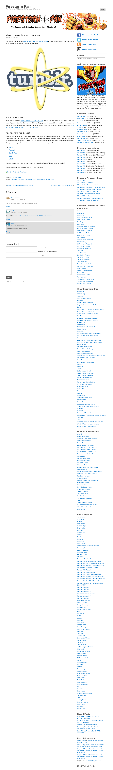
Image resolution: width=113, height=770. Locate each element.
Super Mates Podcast (83, 489)
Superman (80, 411)
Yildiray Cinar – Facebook (85, 281)
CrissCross (80, 213)
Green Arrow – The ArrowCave (86, 358)
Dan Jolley (80, 215)
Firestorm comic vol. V (83, 598)
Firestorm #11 (81, 172)
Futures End (81, 614)
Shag (17, 37)
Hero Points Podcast (83, 629)
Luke (12, 210)
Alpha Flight (80, 291)
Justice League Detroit (84, 371)
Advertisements (82, 517)
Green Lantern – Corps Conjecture (87, 360)
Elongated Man (81, 344)
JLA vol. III (80, 127)
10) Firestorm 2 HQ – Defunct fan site (88, 200)
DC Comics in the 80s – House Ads (87, 447)
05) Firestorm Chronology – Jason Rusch (89, 189)
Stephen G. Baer (82, 749)
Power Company (82, 129)
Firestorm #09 (81, 168)
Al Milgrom (80, 211)
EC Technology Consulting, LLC (86, 452)
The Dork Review (82, 496)
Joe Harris (80, 642)
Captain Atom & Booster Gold (86, 327)
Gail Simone (81, 616)
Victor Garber (81, 704)
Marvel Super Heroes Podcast (86, 382)
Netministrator (81, 741)
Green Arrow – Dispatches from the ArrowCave (91, 355)
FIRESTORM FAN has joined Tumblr (35, 41)
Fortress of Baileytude (83, 460)
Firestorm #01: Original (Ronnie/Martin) (89, 561)
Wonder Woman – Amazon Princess (88, 424)
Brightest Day (81, 136)
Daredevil (80, 331)
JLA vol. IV (80, 134)
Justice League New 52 (84, 140)
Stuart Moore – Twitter (83, 275)
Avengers (80, 300)
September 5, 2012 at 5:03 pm (18, 212)
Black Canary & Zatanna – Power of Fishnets (90, 309)
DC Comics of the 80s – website (86, 449)
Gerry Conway (81, 242)
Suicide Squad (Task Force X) (86, 404)
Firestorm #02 (81, 153)
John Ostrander (82, 261)
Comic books (81, 532)
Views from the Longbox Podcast (87, 505)
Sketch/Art (80, 689)
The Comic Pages (82, 493)
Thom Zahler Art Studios (84, 498)
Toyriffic (79, 500)
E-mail (11, 159)
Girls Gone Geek (82, 465)
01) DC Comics (81, 180)
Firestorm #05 (81, 159)
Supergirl (80, 408)
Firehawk (80, 557)
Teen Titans (80, 417)
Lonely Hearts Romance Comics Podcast (89, 471)
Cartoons (80, 530)
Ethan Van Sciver (82, 552)
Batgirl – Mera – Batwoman (85, 302)
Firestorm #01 (81, 150)
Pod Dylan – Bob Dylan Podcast (86, 474)
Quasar (79, 391)
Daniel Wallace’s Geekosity (85, 445)
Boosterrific (15, 198)
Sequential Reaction (83, 482)
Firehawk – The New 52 (84, 559)
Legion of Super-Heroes (84, 377)
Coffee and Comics (83, 436)
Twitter (11, 147)
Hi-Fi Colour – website (84, 248)
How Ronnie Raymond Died (93, 761)
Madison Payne (82, 655)
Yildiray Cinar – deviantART (85, 279)
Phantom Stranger (82, 386)
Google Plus (13, 153)
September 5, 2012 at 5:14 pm (18, 225)
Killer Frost (80, 649)
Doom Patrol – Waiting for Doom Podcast (89, 342)
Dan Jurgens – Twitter (83, 220)
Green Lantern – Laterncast (85, 362)
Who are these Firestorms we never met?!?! (20, 185)
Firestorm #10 (81, 170)
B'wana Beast (81, 523)
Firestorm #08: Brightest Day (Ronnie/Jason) (90, 576)
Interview (80, 631)
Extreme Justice (82, 125)
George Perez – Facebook (85, 239)
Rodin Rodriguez (82, 680)
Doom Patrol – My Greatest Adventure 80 (89, 340)
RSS (10, 156)
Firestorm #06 (81, 161)
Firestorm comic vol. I (83, 587)
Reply (8, 206)
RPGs (79, 686)
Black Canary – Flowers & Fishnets (87, 313)
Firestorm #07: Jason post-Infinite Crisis (89, 574)
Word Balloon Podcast (84, 507)
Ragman (79, 393)
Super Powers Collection (84, 693)
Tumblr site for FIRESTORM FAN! (32, 121)
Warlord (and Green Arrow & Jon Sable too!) (90, 422)
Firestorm (21, 179)
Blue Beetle (80, 316)
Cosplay (79, 534)
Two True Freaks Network (84, 502)
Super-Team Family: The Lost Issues (88, 406)
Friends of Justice (82, 463)
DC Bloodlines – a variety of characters (89, 333)
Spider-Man (80, 402)
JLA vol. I (80, 120)
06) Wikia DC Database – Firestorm (87, 191)
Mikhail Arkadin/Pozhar (84, 658)
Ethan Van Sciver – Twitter (85, 228)
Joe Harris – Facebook (84, 255)
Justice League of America (85, 375)
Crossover (80, 539)
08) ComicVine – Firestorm (85, 196)
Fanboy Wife (81, 456)
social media (41, 179)
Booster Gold (81, 322)
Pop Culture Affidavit (83, 476)
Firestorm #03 (81, 155)
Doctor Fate (80, 338)
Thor (78, 419)
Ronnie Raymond (82, 684)
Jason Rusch (81, 636)
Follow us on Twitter (90, 40)
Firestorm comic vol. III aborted (86, 594)
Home (102, 9)
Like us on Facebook (90, 35)
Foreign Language (82, 605)
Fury (78, 611)
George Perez (81, 237)
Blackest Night (81, 526)
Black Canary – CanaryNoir (85, 311)
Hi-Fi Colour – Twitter (83, 246)
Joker (79, 369)
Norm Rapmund (82, 662)
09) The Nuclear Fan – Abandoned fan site (90, 198)
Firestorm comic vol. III (83, 591)
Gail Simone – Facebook (84, 231)
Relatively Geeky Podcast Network (87, 480)
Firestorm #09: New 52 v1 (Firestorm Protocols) (91, 579)
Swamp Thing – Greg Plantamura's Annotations (91, 415)
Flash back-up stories (83, 600)
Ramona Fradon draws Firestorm (87, 724)
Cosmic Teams (81, 443)
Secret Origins (81, 400)
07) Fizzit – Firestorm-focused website (88, 194)
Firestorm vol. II (81, 123)
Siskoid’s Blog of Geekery (85, 487)
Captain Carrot (81, 329)
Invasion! (80, 366)
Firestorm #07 (81, 164)
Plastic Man (80, 388)
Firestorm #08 (81, 166)
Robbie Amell (81, 678)
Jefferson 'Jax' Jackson (84, 638)
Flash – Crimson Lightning (85, 349)
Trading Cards (81, 700)
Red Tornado (81, 395)
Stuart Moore (81, 691)
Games (79, 618)
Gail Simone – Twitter (83, 233)
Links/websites (16, 177)
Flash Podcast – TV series (85, 353)
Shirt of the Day (81, 485)
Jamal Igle (80, 250)
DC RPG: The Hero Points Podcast (87, 335)
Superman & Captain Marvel (85, 413)
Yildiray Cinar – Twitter (84, 283)
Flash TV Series (82, 602)
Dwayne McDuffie (82, 550)
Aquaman (80, 296)
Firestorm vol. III (82, 132)
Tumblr (48, 179)
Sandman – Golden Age (84, 397)
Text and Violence (82, 491)
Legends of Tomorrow (83, 651)
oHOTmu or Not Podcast (84, 384)
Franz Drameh (81, 607)
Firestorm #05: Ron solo (84, 570)
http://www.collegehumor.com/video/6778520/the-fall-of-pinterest (35, 215)
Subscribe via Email (89, 49)
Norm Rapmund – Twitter (84, 264)
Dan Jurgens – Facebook (84, 217)
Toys (78, 697)
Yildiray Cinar (81, 708)
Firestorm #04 (81, 157)
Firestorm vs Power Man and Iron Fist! (61, 185)
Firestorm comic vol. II (83, 589)
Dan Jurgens (81, 543)
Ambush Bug (81, 294)
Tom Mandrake (81, 277)
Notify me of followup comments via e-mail (18, 281)
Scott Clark (80, 272)
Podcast (79, 667)
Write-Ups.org (81, 509)
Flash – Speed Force (83, 351)
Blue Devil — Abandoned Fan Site (87, 320)
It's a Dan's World (82, 469)
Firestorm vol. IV (82, 138)
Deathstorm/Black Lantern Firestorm (88, 545)
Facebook (12, 150)
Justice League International (85, 373)
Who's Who (80, 706)
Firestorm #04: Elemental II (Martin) (87, 568)
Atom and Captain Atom (84, 298)
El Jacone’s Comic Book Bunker (86, 454)
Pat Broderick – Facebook (85, 266)
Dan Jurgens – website (84, 222)
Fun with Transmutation (84, 609)
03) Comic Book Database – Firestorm (88, 185)
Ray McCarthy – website (84, 270)
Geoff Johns (80, 622)
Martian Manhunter (83, 380)
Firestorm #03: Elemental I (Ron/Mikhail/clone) (91, 565)
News (79, 660)
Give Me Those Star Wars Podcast (87, 467)
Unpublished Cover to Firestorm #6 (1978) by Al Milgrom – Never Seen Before (90, 750)
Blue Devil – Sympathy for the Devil (87, 318)
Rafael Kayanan (82, 268)
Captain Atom (81, 325)
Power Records (82, 478)
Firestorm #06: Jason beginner (86, 572)
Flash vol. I (80, 118)
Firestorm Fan (18, 6)
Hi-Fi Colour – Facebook (84, 244)
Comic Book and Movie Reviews (87, 438)
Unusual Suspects (82, 702)
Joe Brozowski (81, 253)
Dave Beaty (80, 224)
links (34, 179)
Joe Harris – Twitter (83, 257)
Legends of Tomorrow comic (85, 143)
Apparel (79, 521)
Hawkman (80, 364)
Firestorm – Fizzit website (84, 347)
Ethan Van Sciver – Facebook (86, 226)
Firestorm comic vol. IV (84, 596)
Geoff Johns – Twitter (83, 235)
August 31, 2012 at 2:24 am (17, 199)
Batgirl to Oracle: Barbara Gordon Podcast (89, 305)
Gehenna (80, 620)
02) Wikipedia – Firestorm (85, 183)
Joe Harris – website (83, 259)
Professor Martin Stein (83, 673)
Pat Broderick (81, 664)
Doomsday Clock (82, 548)
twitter (52, 179)
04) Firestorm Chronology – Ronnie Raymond (91, 187)
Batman (79, 307)
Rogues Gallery (82, 682)
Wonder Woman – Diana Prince (86, 426)
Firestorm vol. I (81, 116)
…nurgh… (80, 434)
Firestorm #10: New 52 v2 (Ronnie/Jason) (89, 581)
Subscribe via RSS (89, 44)
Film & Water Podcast (83, 458)
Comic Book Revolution (84, 440)
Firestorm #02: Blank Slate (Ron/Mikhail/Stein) (91, 563)
